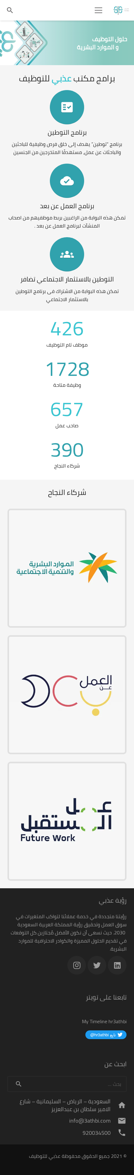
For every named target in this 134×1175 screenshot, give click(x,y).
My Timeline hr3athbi (104, 1021)
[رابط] (121, 10)
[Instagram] (76, 965)
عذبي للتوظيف (44, 1156)
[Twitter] (97, 965)
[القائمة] (98, 10)
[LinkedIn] (117, 965)
